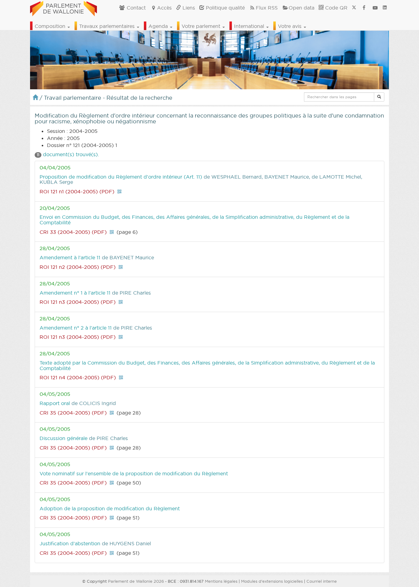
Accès (164, 8)
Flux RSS (267, 8)
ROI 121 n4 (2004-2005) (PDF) (78, 377)
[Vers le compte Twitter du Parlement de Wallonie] (354, 7)
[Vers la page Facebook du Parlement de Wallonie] (364, 7)
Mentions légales (221, 581)
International (250, 26)
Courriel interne (321, 581)
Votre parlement (202, 26)
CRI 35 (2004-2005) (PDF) (73, 413)
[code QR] (119, 191)
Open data (301, 8)
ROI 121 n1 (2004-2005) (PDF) (77, 191)
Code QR (336, 8)
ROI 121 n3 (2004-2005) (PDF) (78, 302)
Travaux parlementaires (107, 26)
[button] (379, 97)
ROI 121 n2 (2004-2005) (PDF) (78, 267)
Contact (135, 8)
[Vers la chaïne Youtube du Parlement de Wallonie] (375, 7)
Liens (188, 8)
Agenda (158, 26)
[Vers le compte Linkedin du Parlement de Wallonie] (385, 7)
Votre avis (290, 26)
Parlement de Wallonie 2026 (136, 581)
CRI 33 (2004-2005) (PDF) (73, 232)
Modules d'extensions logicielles (272, 581)
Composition (51, 26)
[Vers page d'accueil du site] (63, 7)
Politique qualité (224, 8)
